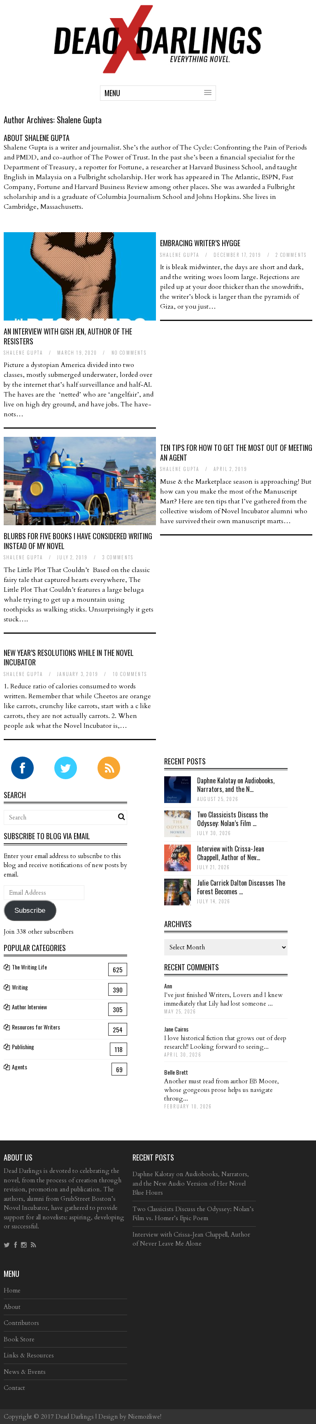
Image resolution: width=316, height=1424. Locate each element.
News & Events (25, 1372)
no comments (129, 352)
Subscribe (29, 910)
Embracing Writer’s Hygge (200, 243)
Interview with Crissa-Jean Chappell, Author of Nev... (230, 853)
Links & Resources (29, 1355)
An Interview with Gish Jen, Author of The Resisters (68, 336)
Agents (19, 1066)
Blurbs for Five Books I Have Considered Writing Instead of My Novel (78, 541)
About (12, 1307)
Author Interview (29, 1006)
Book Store (19, 1339)
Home (12, 1290)
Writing (20, 987)
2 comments (291, 255)
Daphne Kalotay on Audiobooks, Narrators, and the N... (235, 784)
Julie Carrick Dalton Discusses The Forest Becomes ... (241, 887)
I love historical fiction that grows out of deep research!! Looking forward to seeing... (225, 1042)
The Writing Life (29, 966)
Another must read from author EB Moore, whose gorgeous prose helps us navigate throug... (221, 1090)
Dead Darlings (75, 1416)
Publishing (23, 1046)
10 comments (130, 674)
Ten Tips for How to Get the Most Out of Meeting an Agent (236, 452)
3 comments (117, 557)
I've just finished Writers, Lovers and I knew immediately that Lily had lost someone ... (223, 999)
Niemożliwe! (144, 1416)
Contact (14, 1388)
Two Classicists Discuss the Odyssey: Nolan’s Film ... (232, 819)
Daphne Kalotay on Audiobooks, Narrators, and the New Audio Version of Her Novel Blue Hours (190, 1183)
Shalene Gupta (79, 119)
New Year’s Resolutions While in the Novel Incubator (69, 657)
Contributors (21, 1323)
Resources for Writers (36, 1026)
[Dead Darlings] (158, 69)
